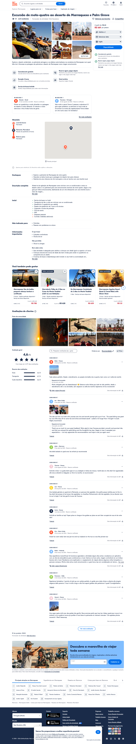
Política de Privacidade (69, 720)
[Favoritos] (106, 2)
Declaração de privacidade (52, 671)
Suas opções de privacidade (71, 723)
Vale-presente (99, 726)
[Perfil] (120, 2)
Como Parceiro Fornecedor (115, 714)
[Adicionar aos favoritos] (36, 271)
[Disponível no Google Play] (53, 715)
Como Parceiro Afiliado (114, 722)
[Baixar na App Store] (53, 722)
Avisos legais (66, 717)
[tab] (26, 680)
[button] (20, 19)
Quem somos (99, 714)
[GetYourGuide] (14, 4)
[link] (25, 287)
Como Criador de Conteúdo (113, 718)
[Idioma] (113, 2)
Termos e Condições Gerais (70, 726)
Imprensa (98, 723)
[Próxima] (123, 288)
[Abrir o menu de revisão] (122, 362)
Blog (96, 720)
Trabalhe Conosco (100, 717)
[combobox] (37, 4)
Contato (65, 714)
